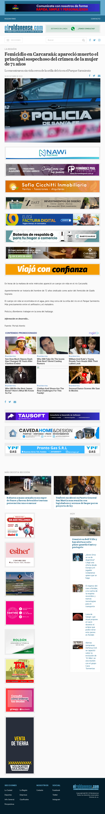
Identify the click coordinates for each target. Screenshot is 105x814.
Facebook (56, 790)
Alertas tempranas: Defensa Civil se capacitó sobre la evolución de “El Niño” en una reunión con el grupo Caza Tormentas (91, 655)
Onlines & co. (94, 797)
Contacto (95, 19)
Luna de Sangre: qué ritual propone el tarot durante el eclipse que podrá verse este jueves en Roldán (92, 624)
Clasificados (24, 799)
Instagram (56, 799)
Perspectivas (9, 804)
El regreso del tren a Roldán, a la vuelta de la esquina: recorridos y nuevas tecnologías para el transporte (92, 596)
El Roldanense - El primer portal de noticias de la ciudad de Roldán (24, 28)
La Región (23, 790)
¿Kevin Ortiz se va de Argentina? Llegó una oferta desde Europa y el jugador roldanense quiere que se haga (91, 566)
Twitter (55, 795)
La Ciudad (8, 790)
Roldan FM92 (10, 19)
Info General (9, 799)
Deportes (8, 795)
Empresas (23, 795)
